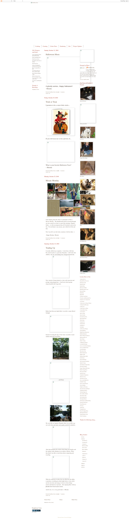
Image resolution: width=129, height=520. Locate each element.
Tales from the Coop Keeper (85, 388)
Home (61, 499)
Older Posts (74, 499)
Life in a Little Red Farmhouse (85, 345)
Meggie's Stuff (82, 354)
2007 (82, 467)
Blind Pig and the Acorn (84, 289)
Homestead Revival (83, 337)
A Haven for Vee (83, 279)
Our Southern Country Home (85, 364)
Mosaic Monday (52, 180)
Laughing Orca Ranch (83, 342)
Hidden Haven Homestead (84, 332)
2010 (82, 438)
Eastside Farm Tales (83, 316)
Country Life (82, 306)
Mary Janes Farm (83, 351)
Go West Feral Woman (84, 328)
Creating (45, 46)
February (84, 459)
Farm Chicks (82, 320)
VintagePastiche (83, 409)
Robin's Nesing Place (83, 369)
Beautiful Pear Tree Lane (84, 280)
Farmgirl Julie (82, 323)
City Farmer (82, 301)
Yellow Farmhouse (83, 416)
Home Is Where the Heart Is (85, 335)
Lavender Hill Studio (83, 344)
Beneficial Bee (82, 284)
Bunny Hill (82, 294)
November (84, 442)
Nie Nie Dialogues (83, 359)
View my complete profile (84, 79)
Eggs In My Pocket (83, 318)
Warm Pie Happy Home (84, 410)
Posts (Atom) (51, 502)
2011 (82, 437)
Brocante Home (82, 291)
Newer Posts (47, 499)
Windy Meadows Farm (84, 414)
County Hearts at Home (84, 308)
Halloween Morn (52, 54)
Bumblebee (82, 292)
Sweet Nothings (82, 385)
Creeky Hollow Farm (83, 310)
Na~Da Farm (82, 357)
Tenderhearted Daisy (83, 390)
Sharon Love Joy (83, 376)
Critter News (53, 46)
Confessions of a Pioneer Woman (85, 303)
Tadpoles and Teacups (83, 386)
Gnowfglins (82, 327)
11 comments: (62, 238)
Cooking (37, 46)
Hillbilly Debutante (83, 333)
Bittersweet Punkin (83, 287)
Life (69, 46)
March (83, 457)
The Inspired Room (83, 398)
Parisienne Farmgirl (83, 366)
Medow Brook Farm (83, 352)
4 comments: (62, 92)
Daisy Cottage (82, 313)
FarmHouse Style (91, 67)
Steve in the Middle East (84, 380)
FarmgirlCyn (82, 325)
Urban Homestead (83, 404)
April (83, 455)
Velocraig (81, 405)
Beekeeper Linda (83, 282)
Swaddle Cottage (83, 381)
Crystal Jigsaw (82, 311)
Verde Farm (82, 407)
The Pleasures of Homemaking (85, 400)
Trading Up (50, 247)
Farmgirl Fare (82, 322)
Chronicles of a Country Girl (85, 299)
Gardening (63, 46)
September (84, 453)
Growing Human (83, 330)
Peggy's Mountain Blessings (85, 368)
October (83, 444)
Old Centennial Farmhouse (84, 361)
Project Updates (77, 46)
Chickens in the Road (83, 296)
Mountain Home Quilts (84, 356)
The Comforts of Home (84, 393)
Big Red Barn (82, 286)
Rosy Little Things (83, 371)
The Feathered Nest (83, 397)
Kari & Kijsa (82, 339)
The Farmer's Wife (83, 395)
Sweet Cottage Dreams (84, 383)
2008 (82, 465)
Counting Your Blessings (84, 304)
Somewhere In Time (83, 378)
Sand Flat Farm (82, 373)
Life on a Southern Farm (84, 347)
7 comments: (62, 494)
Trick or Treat (51, 101)
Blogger (69, 517)
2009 (82, 463)
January (83, 461)
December (84, 440)
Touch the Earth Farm (83, 402)
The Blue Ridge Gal (83, 392)
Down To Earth (82, 315)
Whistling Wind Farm (83, 412)
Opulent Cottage (83, 363)
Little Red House (83, 349)
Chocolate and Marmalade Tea (85, 298)
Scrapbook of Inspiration (84, 375)
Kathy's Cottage (82, 340)
